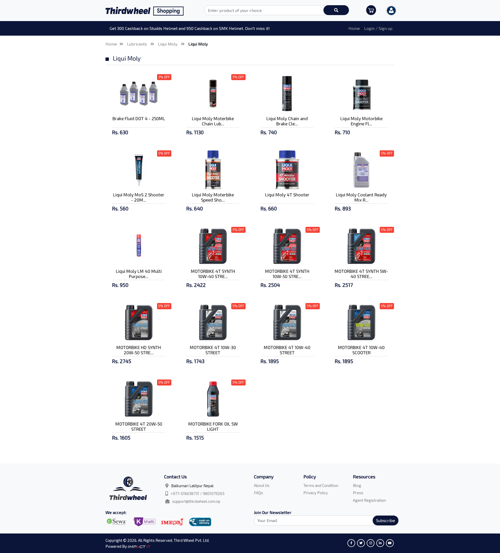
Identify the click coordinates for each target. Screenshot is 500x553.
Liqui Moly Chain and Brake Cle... (287, 121)
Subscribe (385, 520)
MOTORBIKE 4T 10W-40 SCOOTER (361, 350)
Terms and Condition (320, 485)
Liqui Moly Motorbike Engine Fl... (361, 121)
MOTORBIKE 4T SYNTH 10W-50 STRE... (287, 273)
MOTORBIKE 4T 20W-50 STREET (138, 426)
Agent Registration (369, 500)
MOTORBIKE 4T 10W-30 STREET (213, 350)
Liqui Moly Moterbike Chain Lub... (213, 121)
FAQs (258, 492)
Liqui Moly (168, 43)
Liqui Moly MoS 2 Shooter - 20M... (138, 197)
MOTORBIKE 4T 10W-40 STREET (287, 350)
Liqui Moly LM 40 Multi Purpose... (139, 273)
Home (354, 28)
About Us (262, 485)
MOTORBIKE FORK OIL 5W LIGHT (213, 426)
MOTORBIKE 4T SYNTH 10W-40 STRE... (213, 273)
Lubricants (137, 43)
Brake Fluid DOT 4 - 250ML (139, 118)
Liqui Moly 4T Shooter (287, 194)
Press (358, 492)
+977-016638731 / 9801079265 (197, 493)
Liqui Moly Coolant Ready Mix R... (361, 197)
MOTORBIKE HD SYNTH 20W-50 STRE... (138, 350)
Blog (357, 485)
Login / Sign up (378, 28)
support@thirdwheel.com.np (196, 501)
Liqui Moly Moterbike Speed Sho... (213, 197)
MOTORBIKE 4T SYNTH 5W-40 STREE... (361, 273)
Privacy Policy (315, 492)
